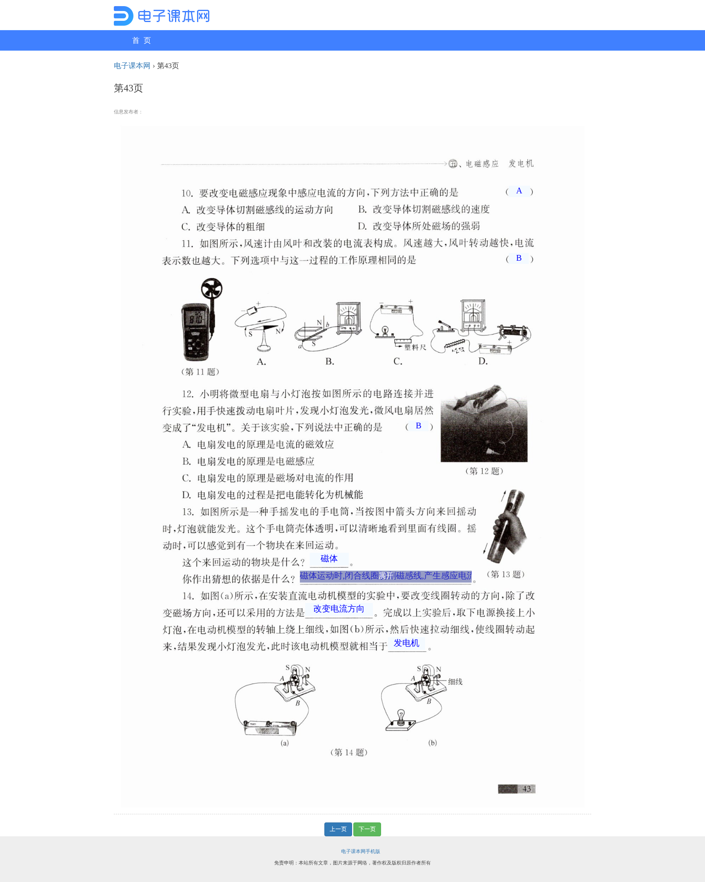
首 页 (141, 40)
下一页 (367, 829)
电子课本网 (132, 66)
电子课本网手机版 (360, 851)
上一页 (338, 829)
